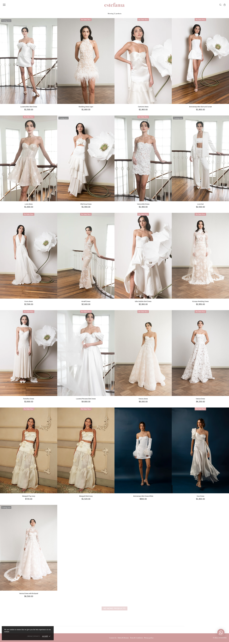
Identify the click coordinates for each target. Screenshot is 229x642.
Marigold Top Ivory (28, 496)
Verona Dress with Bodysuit (28, 593)
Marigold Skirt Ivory (86, 496)
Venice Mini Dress (143, 204)
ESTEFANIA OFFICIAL (114, 5)
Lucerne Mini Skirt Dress (28, 107)
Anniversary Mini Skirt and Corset (200, 107)
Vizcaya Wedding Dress (200, 301)
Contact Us (112, 638)
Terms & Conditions (136, 638)
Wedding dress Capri (86, 107)
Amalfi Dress (85, 301)
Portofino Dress (28, 399)
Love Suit (200, 204)
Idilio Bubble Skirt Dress (143, 301)
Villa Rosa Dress (85, 204)
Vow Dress (200, 496)
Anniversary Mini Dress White (143, 496)
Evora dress (29, 301)
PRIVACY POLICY (33, 636)
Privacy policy (149, 638)
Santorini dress (143, 107)
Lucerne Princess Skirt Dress (86, 399)
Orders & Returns (123, 638)
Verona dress (143, 399)
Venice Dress (200, 399)
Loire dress (29, 204)
